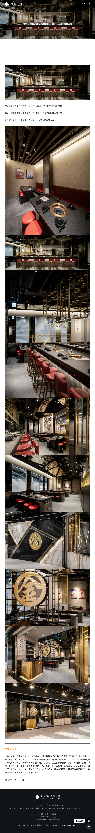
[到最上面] (88, 826)
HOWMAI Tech (70, 825)
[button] (88, 820)
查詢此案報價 (11, 749)
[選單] (89, 4)
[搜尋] (85, 4)
